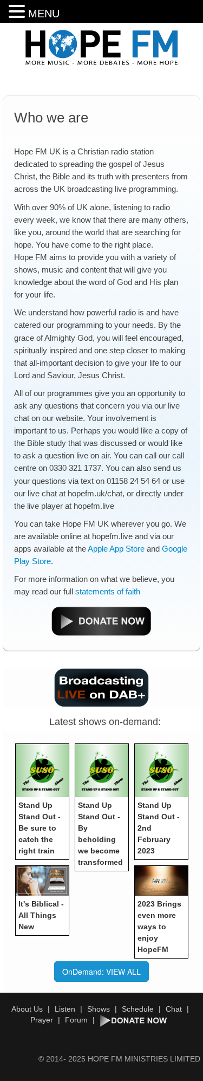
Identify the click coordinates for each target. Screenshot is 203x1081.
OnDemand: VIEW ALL (101, 971)
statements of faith (107, 591)
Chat (174, 1009)
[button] (18, 12)
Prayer (41, 1019)
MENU (44, 14)
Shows (98, 1009)
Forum (76, 1019)
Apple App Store (116, 548)
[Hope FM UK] (102, 47)
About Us (27, 1009)
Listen (65, 1009)
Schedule (138, 1009)
